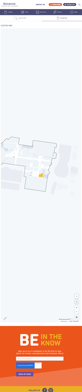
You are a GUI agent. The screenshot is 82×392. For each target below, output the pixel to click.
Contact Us (40, 4)
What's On (43, 12)
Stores (10, 12)
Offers (59, 12)
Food (26, 12)
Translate (70, 4)
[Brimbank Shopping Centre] (10, 5)
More (75, 12)
